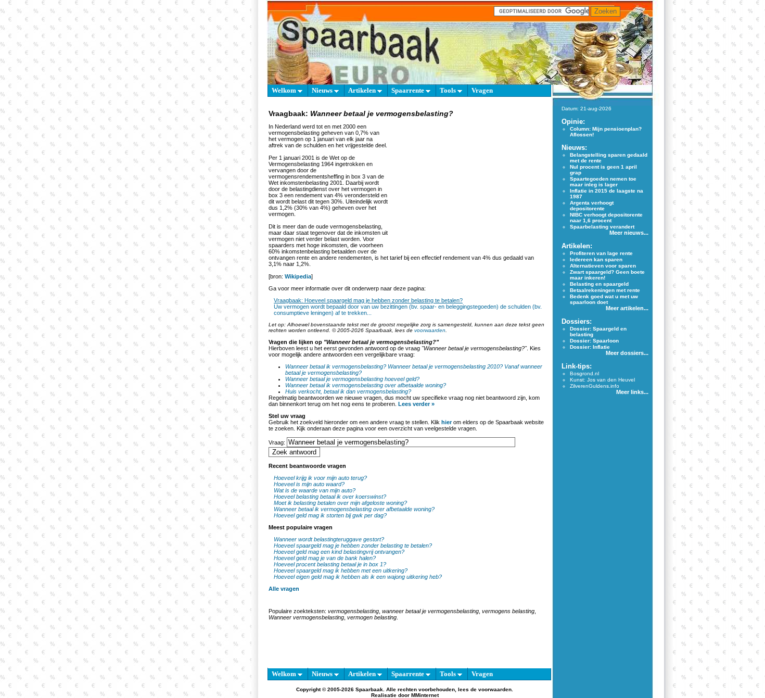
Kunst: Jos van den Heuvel (602, 380)
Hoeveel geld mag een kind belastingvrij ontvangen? (339, 552)
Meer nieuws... (628, 233)
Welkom (285, 90)
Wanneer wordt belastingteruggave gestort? (329, 539)
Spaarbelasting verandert (602, 227)
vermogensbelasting (353, 611)
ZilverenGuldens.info (594, 386)
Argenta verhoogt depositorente (592, 205)
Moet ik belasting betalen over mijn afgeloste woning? (340, 503)
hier (446, 422)
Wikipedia (298, 276)
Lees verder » (416, 404)
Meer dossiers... (627, 353)
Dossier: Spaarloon (594, 341)
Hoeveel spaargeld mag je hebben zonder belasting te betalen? (353, 545)
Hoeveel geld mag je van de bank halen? (325, 558)
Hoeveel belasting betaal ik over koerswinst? (330, 496)
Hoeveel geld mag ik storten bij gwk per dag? (330, 515)
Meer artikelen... (627, 308)
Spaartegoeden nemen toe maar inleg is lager (603, 181)
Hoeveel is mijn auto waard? (309, 484)
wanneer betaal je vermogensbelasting (430, 611)
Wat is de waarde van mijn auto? (314, 490)
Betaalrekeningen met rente (605, 290)
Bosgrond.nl (584, 373)
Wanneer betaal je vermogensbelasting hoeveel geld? (352, 379)
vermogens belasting (508, 611)
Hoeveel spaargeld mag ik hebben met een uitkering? (340, 570)
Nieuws (323, 90)
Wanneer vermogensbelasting (306, 617)
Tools (448, 90)
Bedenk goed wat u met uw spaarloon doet (604, 299)
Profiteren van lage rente (601, 253)
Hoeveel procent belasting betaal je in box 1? (330, 564)
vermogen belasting (372, 617)
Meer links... (632, 392)
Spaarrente (408, 90)
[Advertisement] (468, 184)
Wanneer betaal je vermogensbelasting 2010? (445, 366)
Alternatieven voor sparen (603, 266)
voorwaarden (429, 330)
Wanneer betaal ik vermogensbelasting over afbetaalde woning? (365, 385)
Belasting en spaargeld (599, 284)
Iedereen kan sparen (596, 259)
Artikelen (362, 90)
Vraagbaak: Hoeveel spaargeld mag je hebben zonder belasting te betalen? (368, 300)
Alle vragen (284, 589)
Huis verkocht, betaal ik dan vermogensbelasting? (348, 391)
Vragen (482, 90)
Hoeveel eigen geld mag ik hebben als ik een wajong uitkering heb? (358, 577)
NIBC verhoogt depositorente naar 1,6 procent (606, 217)
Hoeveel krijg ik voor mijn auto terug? (320, 478)
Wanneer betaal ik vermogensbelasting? (335, 366)
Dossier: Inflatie (590, 347)
